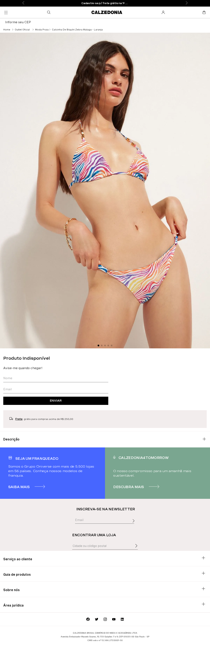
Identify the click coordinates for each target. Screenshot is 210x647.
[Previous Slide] (23, 3)
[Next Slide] (186, 3)
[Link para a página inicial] (6, 29)
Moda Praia (42, 29)
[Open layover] (134, 525)
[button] (49, 12)
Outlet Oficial (22, 29)
